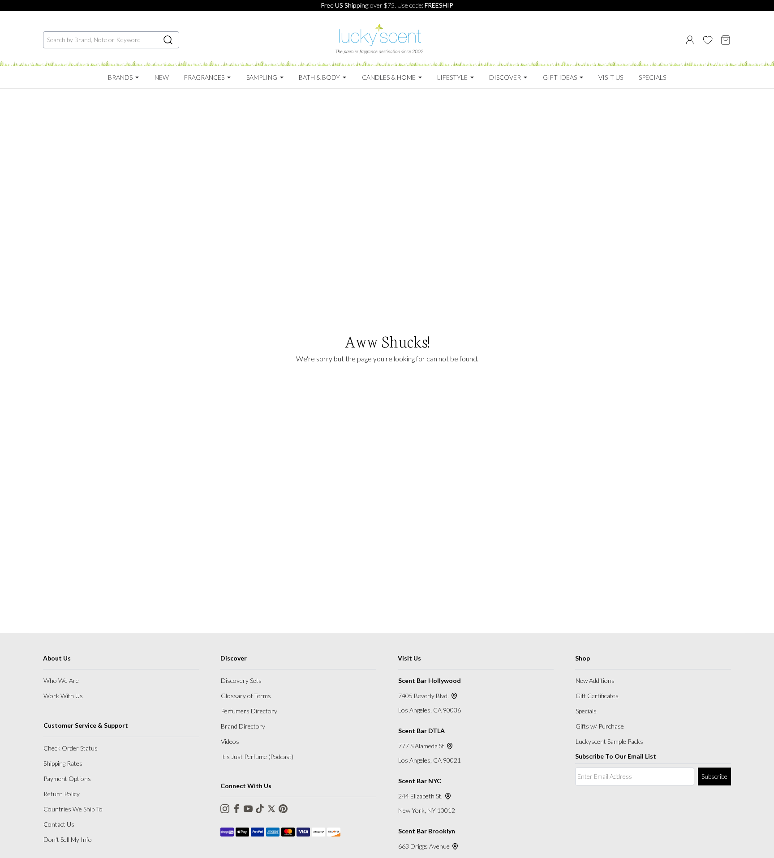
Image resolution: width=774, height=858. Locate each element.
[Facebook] (236, 808)
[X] (271, 808)
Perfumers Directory (249, 711)
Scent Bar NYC (419, 781)
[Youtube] (248, 808)
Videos (230, 741)
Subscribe (714, 776)
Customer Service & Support (85, 725)
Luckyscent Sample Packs (609, 741)
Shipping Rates (62, 763)
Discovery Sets (241, 680)
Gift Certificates (597, 695)
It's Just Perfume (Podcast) (257, 756)
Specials (586, 711)
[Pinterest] (283, 808)
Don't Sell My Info (67, 839)
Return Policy (61, 794)
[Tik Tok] (259, 808)
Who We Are (61, 680)
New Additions (595, 680)
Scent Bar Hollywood (429, 680)
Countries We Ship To (73, 809)
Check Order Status (70, 748)
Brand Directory (243, 726)
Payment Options (67, 778)
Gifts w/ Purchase (600, 726)
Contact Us (58, 824)
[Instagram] (224, 808)
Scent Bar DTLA (421, 730)
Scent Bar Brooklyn (426, 831)
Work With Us (63, 695)
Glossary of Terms (246, 695)
